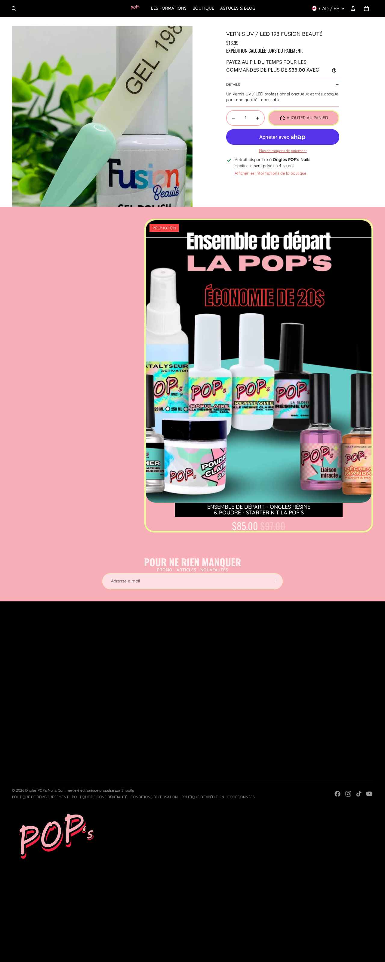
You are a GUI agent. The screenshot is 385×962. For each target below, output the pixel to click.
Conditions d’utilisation (154, 797)
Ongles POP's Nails (40, 790)
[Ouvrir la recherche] (13, 8)
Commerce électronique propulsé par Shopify (96, 790)
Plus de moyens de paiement (283, 150)
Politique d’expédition (202, 797)
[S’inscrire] (274, 581)
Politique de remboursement (40, 797)
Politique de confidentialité (99, 797)
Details (233, 84)
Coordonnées (241, 797)
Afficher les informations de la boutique (270, 173)
